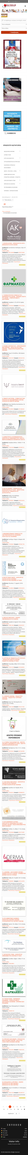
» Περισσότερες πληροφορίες (10, 414)
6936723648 (21, 252)
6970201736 (21, 544)
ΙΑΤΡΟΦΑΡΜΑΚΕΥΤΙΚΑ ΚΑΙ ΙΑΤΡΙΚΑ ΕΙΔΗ (12, 161)
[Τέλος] (24, 1109)
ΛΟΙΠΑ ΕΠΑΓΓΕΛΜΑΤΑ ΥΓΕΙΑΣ (9, 180)
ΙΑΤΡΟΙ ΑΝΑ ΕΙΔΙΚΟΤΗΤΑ (9, 158)
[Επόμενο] (21, 1109)
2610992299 (11, 305)
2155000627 (11, 544)
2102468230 (11, 588)
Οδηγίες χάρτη (5, 250)
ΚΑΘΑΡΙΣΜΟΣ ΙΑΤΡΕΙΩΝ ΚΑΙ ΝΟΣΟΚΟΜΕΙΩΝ (9, 166)
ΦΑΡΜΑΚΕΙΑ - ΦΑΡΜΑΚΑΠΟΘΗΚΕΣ (11, 190)
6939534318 (21, 500)
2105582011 (11, 500)
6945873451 (21, 1049)
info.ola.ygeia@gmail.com (14, 1)
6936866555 (21, 792)
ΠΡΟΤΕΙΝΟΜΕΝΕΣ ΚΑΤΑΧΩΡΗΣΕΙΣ (10, 187)
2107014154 (11, 927)
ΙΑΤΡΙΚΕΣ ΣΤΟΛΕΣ (7, 154)
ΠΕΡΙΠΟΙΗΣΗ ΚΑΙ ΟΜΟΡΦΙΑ (9, 184)
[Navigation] (25, 6)
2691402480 (11, 252)
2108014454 (11, 625)
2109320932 (11, 1049)
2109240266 (11, 832)
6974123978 (21, 881)
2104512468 (11, 706)
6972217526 (21, 706)
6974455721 (21, 447)
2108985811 (11, 881)
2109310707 (11, 358)
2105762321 (11, 751)
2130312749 (11, 667)
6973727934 (21, 305)
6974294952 (21, 667)
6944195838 (21, 927)
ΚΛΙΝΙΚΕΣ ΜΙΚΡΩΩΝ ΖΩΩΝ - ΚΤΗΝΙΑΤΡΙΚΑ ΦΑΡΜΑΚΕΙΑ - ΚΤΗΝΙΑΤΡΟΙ (12, 176)
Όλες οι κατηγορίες (6, 211)
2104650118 (11, 1011)
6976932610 (21, 588)
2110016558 (11, 447)
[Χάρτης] (5, 204)
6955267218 (21, 358)
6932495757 (21, 1092)
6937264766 (21, 751)
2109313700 (11, 1092)
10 (18, 1109)
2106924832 (11, 963)
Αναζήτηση (14, 32)
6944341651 (21, 625)
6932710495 (21, 832)
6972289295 (11, 409)
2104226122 (11, 792)
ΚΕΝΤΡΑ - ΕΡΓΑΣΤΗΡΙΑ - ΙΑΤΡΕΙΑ (10, 171)
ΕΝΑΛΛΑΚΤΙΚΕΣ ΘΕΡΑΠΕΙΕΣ (9, 151)
